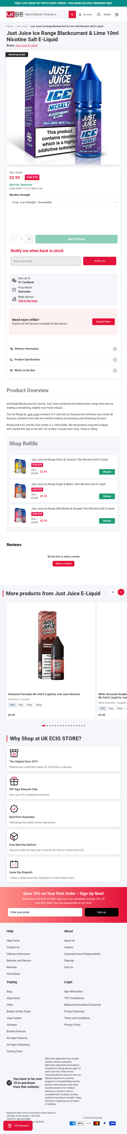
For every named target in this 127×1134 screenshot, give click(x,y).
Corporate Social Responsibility (82, 954)
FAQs (10, 1004)
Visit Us (68, 967)
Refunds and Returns (19, 960)
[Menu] (116, 14)
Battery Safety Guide (19, 1011)
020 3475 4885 (23, 1119)
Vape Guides (14, 1018)
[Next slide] (121, 592)
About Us (69, 940)
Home (10, 26)
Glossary (12, 1024)
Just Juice (21, 26)
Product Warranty (74, 1011)
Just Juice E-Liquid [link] (26, 45)
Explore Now (103, 321)
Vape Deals (13, 998)
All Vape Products (17, 1038)
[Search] (72, 14)
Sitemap (69, 960)
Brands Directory (16, 1031)
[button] (43, 725)
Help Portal (13, 940)
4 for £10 (32, 177)
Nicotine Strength (19, 194)
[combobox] (42, 14)
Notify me (99, 261)
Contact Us (13, 947)
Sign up (101, 912)
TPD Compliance (74, 998)
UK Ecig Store (96, 1118)
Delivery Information (18, 954)
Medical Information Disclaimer (82, 1004)
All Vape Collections (18, 1044)
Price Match (14, 973)
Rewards (12, 967)
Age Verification (73, 991)
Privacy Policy (72, 1024)
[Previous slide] (113, 592)
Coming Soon (14, 1051)
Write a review (63, 563)
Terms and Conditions (77, 1018)
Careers (68, 947)
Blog (9, 991)
